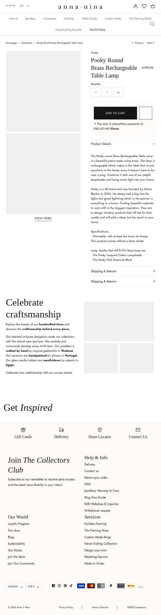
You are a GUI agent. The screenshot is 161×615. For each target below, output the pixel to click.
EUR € (31, 586)
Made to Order (94, 563)
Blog (11, 537)
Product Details (101, 144)
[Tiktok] (71, 585)
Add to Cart (115, 113)
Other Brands (89, 18)
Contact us (91, 471)
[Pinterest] (65, 585)
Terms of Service (100, 607)
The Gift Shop (97, 30)
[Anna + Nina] (80, 6)
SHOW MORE (43, 218)
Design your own (95, 550)
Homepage (11, 43)
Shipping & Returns (103, 271)
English (13, 586)
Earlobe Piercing (95, 523)
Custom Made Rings (97, 537)
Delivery (89, 464)
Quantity (95, 84)
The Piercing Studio (140, 18)
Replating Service (95, 556)
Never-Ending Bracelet (68, 30)
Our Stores (15, 550)
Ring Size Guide (95, 497)
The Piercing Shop (96, 530)
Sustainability (16, 543)
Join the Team (16, 556)
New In (13, 18)
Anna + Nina (23, 607)
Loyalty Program (18, 523)
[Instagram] (59, 585)
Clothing (69, 18)
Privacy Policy (66, 607)
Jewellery (31, 18)
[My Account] (135, 6)
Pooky (94, 53)
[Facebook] (53, 585)
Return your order (95, 477)
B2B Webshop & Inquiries (101, 504)
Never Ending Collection (100, 543)
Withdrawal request (97, 510)
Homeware (49, 18)
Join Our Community (21, 563)
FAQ (87, 484)
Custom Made (113, 18)
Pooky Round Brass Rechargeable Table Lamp (60, 43)
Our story (14, 530)
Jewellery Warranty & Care (101, 490)
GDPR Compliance (136, 607)
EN (22, 6)
